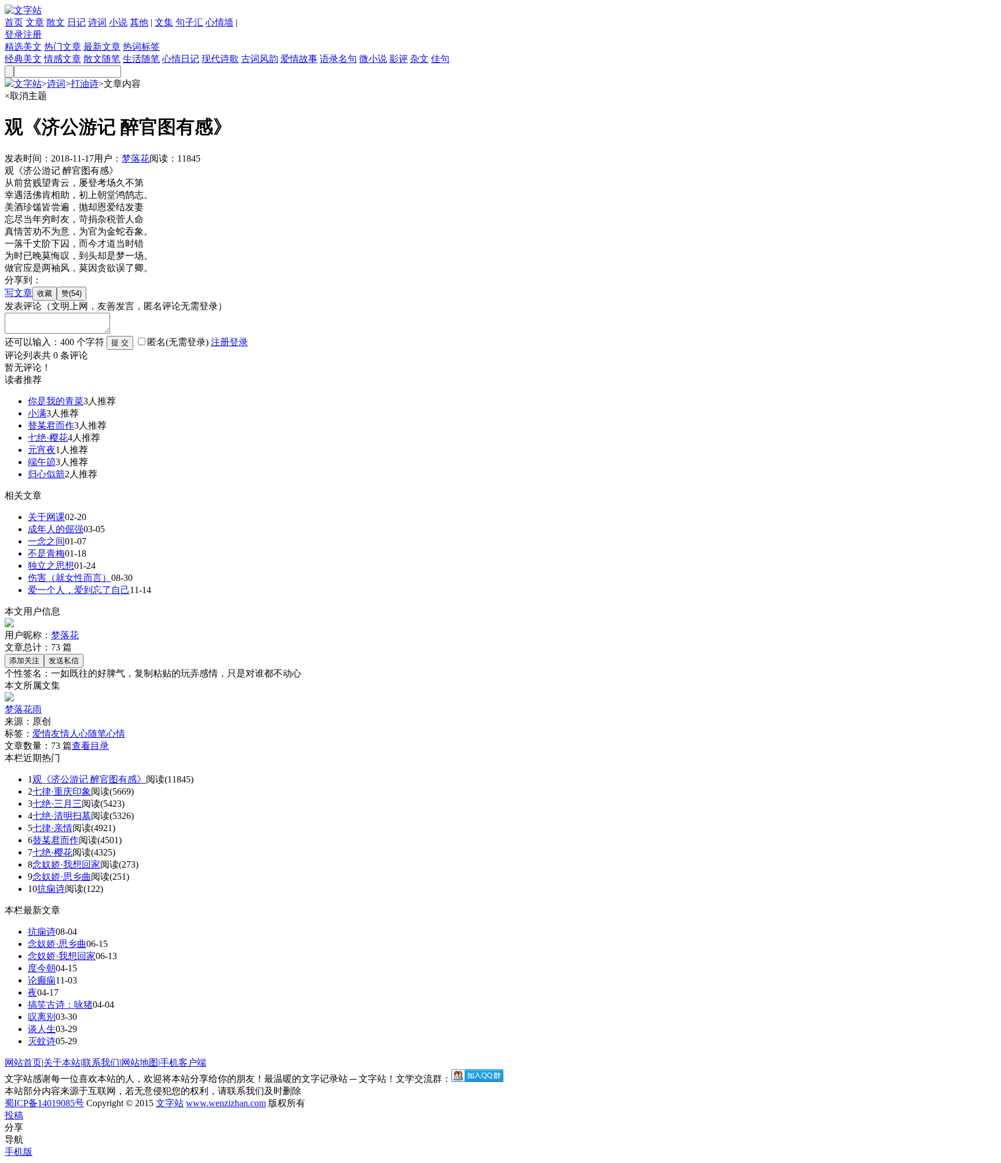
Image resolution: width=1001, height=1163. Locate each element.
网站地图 (139, 1062)
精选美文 (23, 47)
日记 (76, 22)
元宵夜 (42, 450)
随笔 (97, 733)
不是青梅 (46, 553)
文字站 (28, 84)
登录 (14, 34)
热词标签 (141, 47)
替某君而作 (51, 425)
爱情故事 (298, 59)
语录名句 (338, 59)
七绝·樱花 (48, 437)
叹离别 (42, 1017)
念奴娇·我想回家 (66, 864)
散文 (55, 22)
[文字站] (23, 10)
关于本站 (62, 1062)
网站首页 (23, 1062)
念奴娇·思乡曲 (61, 877)
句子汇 (189, 22)
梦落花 (135, 158)
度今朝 (42, 968)
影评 (398, 59)
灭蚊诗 (42, 1041)
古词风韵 (259, 59)
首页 (14, 22)
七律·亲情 (52, 828)
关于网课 (46, 517)
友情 (60, 733)
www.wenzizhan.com (226, 1103)
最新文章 (101, 47)
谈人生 (42, 1029)
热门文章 (62, 47)
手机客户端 (183, 1062)
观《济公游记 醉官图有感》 (89, 779)
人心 (79, 733)
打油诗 (84, 84)
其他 (139, 22)
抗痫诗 (51, 889)
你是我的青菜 (55, 401)
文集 (164, 22)
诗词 (97, 22)
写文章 (18, 293)
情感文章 (62, 59)
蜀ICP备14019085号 (44, 1103)
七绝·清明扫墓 (61, 816)
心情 (116, 733)
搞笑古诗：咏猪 (60, 1005)
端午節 (42, 462)
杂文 (419, 59)
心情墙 (219, 22)
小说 (118, 22)
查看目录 (90, 746)
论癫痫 (42, 980)
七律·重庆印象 (61, 791)
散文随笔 (101, 59)
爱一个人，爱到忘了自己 (79, 590)
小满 (37, 413)
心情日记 (180, 59)
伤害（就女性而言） (69, 578)
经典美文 (23, 59)
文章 (34, 22)
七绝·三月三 (57, 804)
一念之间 (46, 541)
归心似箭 (46, 474)
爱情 (41, 733)
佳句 (440, 59)
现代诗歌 (220, 59)
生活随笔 (141, 59)
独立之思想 (51, 565)
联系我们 (100, 1062)
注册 (32, 34)
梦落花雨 (23, 709)
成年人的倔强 (55, 529)
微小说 (373, 59)
